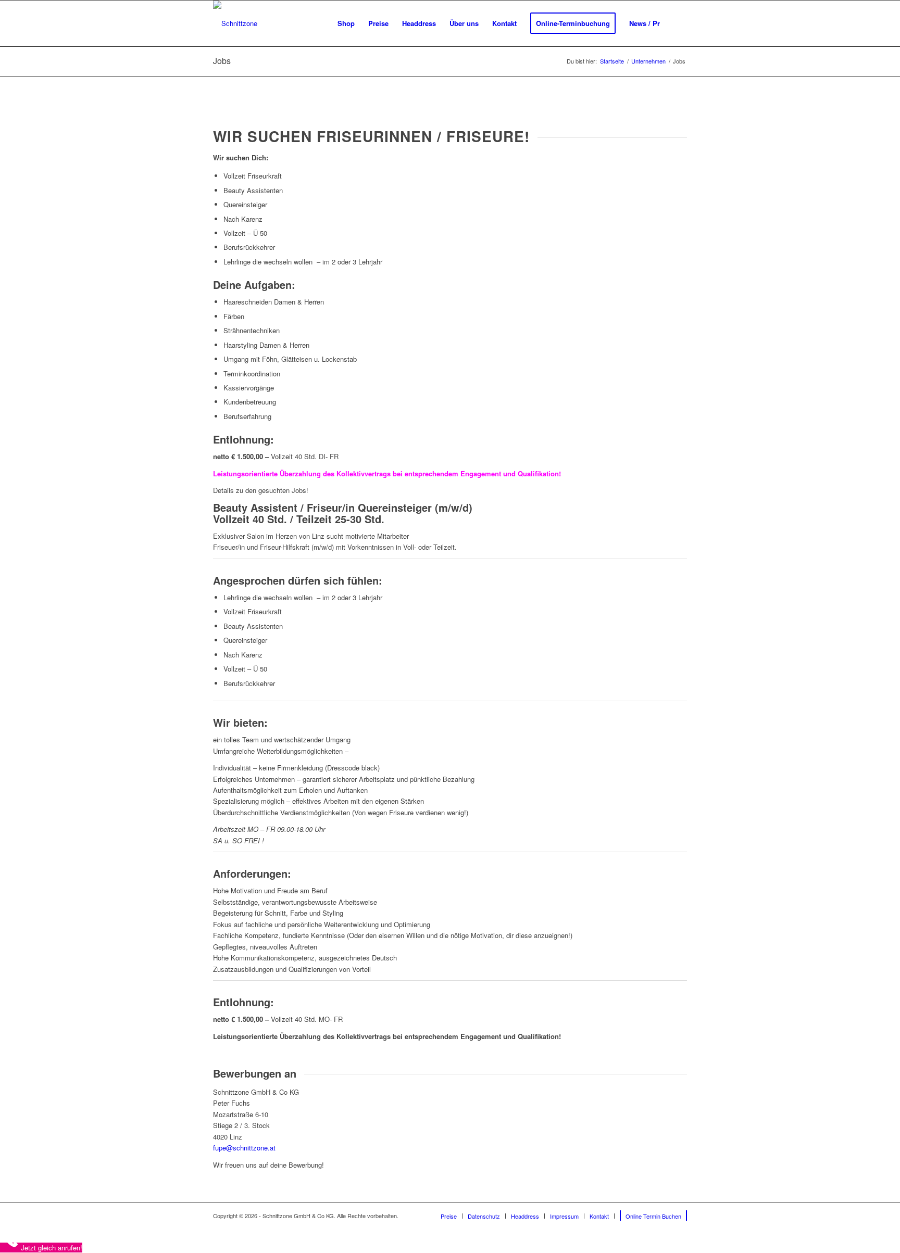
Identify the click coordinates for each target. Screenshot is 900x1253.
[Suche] (677, 23)
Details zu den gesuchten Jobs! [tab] (260, 490)
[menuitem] (346, 23)
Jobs (222, 61)
